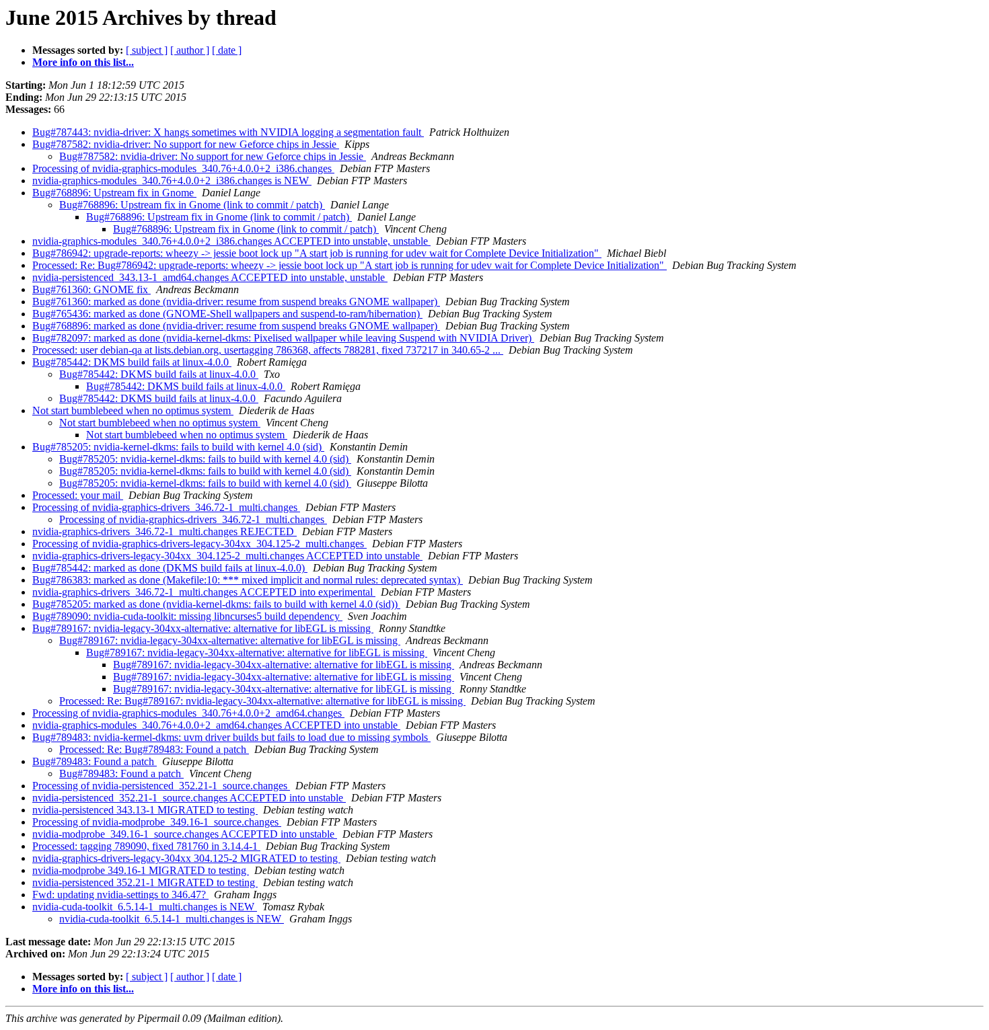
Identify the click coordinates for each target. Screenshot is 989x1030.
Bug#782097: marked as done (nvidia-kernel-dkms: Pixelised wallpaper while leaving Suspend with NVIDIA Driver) (283, 338)
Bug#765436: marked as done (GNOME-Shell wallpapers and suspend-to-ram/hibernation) (227, 313)
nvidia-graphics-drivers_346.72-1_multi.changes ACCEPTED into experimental (203, 592)
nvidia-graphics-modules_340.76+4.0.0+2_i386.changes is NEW (172, 180)
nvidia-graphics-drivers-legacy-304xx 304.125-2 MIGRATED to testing (186, 858)
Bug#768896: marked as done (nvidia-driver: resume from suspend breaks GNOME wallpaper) (236, 325)
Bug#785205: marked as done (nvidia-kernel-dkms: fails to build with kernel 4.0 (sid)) (216, 604)
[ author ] (189, 50)
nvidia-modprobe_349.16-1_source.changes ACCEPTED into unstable (184, 834)
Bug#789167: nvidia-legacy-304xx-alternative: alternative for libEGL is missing (202, 628)
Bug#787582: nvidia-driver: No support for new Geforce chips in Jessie (185, 144)
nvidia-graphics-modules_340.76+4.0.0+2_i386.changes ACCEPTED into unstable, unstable (231, 241)
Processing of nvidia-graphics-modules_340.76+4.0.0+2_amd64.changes (188, 713)
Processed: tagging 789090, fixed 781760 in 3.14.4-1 (146, 846)
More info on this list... (83, 62)
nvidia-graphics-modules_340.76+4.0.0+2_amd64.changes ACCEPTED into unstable (216, 725)
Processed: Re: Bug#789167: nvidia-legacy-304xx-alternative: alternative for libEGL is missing (262, 701)
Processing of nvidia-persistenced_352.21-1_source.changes (161, 785)
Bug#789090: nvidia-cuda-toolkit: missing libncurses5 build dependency (187, 616)
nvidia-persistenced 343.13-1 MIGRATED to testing (145, 810)
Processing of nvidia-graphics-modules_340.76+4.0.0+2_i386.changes (183, 168)
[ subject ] (147, 50)
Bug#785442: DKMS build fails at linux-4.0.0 (131, 362)
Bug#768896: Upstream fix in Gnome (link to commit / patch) (192, 204)
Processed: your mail (77, 495)
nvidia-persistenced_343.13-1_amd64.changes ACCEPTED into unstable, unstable (210, 277)
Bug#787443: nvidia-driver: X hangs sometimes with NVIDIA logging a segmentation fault (228, 132)
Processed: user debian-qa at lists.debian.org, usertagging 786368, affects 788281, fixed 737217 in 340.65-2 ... (267, 350)
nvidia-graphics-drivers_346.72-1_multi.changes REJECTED (164, 531)
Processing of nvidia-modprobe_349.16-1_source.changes (156, 822)
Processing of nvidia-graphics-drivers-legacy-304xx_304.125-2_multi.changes (199, 543)
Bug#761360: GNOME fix (91, 289)
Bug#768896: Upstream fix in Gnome (114, 192)
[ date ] (227, 50)
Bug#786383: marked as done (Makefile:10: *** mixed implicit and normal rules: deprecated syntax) (247, 580)
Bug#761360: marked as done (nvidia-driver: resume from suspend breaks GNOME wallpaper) (236, 301)
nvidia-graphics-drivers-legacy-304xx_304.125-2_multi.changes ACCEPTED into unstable (227, 555)
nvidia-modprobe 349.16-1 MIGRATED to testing (140, 870)
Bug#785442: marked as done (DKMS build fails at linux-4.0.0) (169, 567)
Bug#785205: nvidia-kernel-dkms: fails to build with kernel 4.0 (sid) (178, 446)
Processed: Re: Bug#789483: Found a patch (154, 749)
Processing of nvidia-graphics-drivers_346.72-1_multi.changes (166, 507)
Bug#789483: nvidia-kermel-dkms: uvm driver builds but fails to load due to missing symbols (231, 737)
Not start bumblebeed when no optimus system (132, 410)
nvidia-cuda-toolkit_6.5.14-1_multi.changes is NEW (144, 906)
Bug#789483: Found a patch (94, 761)
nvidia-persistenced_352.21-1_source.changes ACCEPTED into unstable (189, 797)
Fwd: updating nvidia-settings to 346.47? (120, 894)
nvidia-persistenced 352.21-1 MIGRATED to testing (145, 882)
